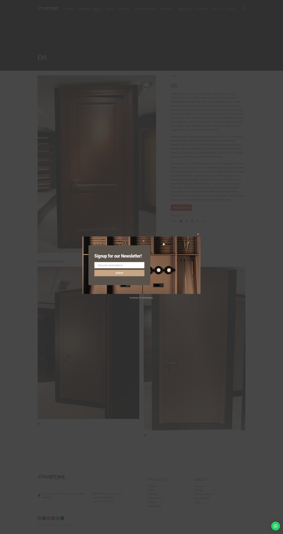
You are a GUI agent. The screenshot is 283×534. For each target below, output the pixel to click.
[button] (275, 526)
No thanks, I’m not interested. (141, 298)
